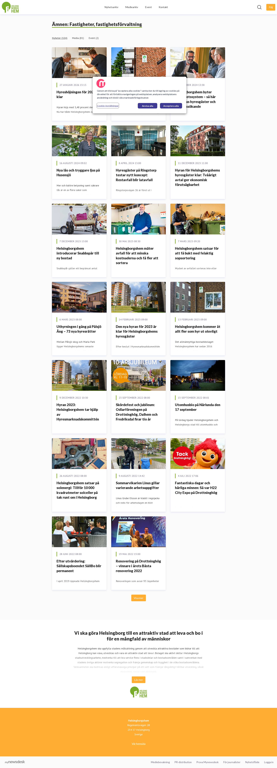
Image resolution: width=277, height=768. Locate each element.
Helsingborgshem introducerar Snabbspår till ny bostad (78, 253)
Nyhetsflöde (252, 762)
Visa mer (138, 598)
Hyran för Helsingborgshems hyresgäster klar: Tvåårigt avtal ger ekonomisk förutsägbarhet (197, 177)
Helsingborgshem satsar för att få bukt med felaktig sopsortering (197, 253)
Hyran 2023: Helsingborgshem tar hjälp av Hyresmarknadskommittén (78, 412)
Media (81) (78, 38)
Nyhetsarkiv (111, 7)
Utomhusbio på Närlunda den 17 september (197, 407)
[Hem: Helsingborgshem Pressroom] (10, 7)
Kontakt (163, 7)
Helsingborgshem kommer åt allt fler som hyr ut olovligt (197, 329)
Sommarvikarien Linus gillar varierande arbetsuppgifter (138, 485)
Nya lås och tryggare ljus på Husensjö (78, 172)
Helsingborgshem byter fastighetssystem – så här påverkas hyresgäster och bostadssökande (195, 99)
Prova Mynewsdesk (207, 762)
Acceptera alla (171, 105)
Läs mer (138, 679)
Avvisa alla (147, 105)
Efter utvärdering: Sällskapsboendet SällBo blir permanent (79, 566)
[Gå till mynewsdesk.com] (14, 762)
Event (148, 7)
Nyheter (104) (59, 38)
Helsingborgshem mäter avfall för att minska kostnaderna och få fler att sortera (137, 255)
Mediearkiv (131, 7)
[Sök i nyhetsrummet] (259, 7)
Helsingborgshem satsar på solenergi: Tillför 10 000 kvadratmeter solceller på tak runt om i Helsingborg (78, 490)
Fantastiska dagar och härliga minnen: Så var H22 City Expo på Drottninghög (196, 488)
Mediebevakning (160, 762)
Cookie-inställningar (108, 105)
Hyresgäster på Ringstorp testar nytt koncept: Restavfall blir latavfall (136, 175)
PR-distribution (183, 762)
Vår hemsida (138, 743)
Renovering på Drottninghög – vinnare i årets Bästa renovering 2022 (138, 566)
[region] (139, 95)
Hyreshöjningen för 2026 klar (76, 94)
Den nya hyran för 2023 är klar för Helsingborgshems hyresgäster (137, 331)
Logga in (269, 762)
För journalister (231, 762)
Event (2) (94, 38)
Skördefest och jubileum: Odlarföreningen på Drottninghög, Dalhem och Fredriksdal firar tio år (137, 412)
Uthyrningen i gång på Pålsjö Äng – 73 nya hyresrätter (79, 329)
